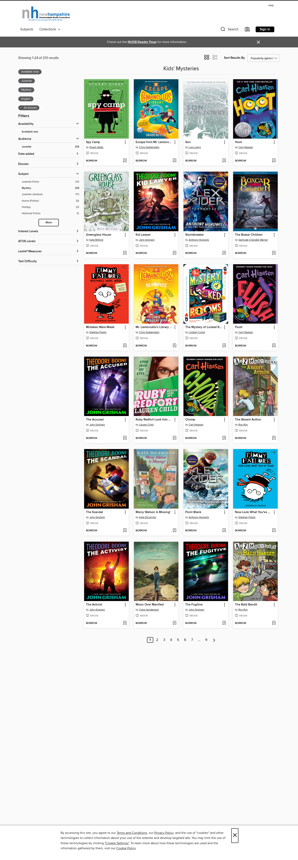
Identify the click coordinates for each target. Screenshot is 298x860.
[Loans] (247, 30)
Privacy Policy (164, 833)
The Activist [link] (94, 604)
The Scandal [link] (94, 512)
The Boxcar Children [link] (249, 235)
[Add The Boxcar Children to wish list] (273, 253)
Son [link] (188, 142)
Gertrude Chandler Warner (253, 240)
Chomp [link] (190, 419)
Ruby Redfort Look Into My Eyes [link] (154, 419)
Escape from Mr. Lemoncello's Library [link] (154, 142)
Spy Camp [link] (93, 142)
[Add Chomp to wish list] (224, 438)
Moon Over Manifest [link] (150, 604)
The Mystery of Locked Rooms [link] (203, 327)
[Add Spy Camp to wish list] (124, 161)
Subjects (26, 29)
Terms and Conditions (132, 833)
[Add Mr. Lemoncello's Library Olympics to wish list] (174, 346)
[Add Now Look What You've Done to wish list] (273, 530)
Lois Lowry (195, 147)
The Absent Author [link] (248, 419)
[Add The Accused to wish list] (124, 438)
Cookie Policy (126, 848)
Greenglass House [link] (98, 235)
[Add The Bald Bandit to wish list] (273, 623)
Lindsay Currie (197, 332)
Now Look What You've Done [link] (253, 512)
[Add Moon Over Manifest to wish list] (174, 623)
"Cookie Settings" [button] (117, 843)
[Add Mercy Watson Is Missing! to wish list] (174, 530)
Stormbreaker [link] (194, 235)
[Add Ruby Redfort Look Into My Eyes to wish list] (174, 438)
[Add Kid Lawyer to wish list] (174, 253)
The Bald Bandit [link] (246, 604)
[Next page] (214, 640)
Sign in (265, 29)
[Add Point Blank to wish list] (224, 530)
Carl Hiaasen (245, 147)
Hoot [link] (238, 142)
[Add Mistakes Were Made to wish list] (124, 346)
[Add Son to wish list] (224, 161)
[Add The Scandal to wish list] (124, 530)
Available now (30, 132)
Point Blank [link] (193, 512)
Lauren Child (146, 424)
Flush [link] (238, 327)
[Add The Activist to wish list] (124, 623)
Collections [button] (48, 29)
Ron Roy (243, 424)
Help (271, 5)
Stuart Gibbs (96, 147)
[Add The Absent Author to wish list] (273, 438)
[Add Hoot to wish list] (273, 161)
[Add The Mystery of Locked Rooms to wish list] (224, 346)
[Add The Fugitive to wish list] (224, 623)
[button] (229, 30)
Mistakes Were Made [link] (100, 327)
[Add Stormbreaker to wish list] (224, 253)
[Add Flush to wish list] (273, 346)
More (49, 222)
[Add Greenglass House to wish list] (124, 253)
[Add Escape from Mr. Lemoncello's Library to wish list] (174, 161)
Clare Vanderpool (149, 609)
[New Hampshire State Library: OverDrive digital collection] (46, 14)
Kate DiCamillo (147, 517)
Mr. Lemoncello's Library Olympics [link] (154, 327)
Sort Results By (234, 58)
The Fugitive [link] (194, 604)
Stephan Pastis (97, 332)
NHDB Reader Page (142, 42)
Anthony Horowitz (199, 240)
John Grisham (147, 240)
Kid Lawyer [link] (143, 235)
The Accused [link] (95, 419)
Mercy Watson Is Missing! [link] (153, 512)
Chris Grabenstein (149, 147)
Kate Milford (96, 240)
